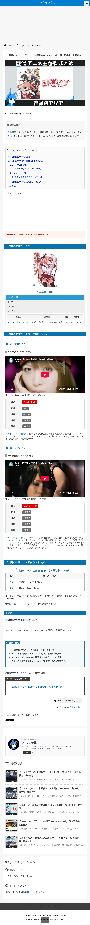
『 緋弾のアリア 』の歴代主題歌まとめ (25, 161)
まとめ (12, 186)
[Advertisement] (45, 24)
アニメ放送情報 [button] (13, 297)
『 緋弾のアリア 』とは (19, 157)
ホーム (10, 45)
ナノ (79, 701)
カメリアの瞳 (30, 506)
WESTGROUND (65, 701)
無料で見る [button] (11, 311)
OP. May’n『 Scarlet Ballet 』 (27, 169)
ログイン (30, 892)
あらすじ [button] (11, 302)
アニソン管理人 (76, 707)
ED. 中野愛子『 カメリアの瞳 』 (28, 177)
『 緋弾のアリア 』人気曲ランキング (24, 182)
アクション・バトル (30, 45)
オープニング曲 (18, 165)
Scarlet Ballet (29, 402)
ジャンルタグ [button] (12, 306)
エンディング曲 (18, 173)
